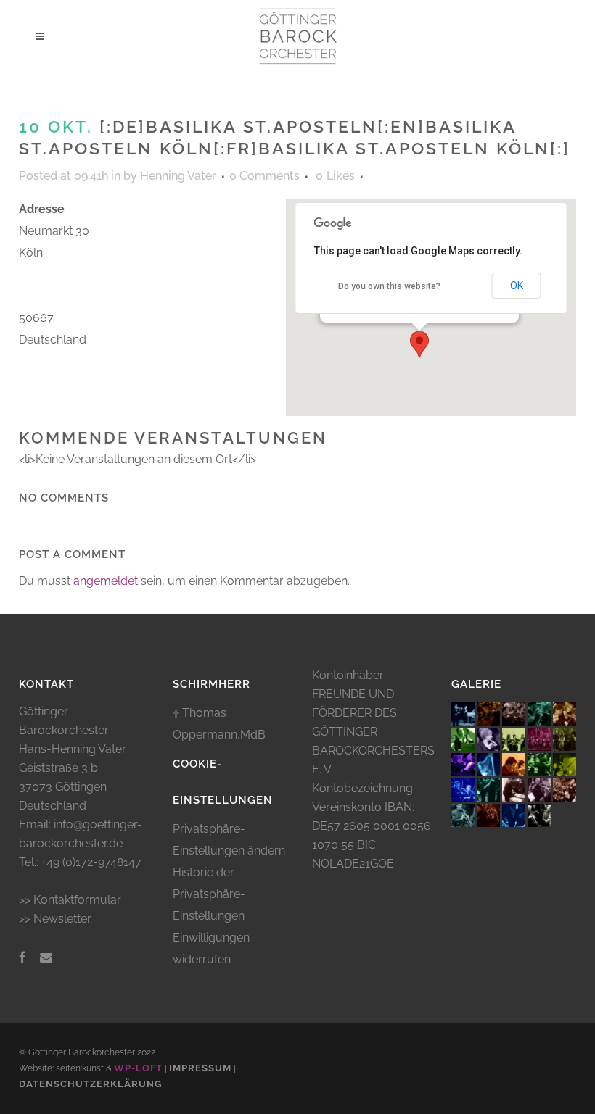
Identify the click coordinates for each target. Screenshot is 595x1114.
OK (516, 285)
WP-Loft (138, 1068)
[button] (419, 344)
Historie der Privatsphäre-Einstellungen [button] (209, 894)
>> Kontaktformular (70, 900)
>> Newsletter (55, 919)
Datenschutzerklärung (90, 1083)
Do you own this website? (389, 286)
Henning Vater (178, 176)
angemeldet (105, 581)
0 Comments (264, 176)
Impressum (200, 1068)
